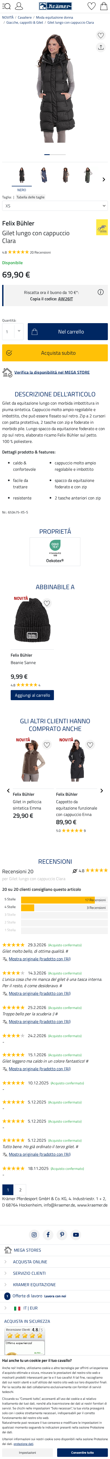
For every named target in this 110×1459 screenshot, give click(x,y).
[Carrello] (104, 5)
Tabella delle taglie (30, 197)
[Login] (19, 5)
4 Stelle (10, 906)
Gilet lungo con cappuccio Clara (71, 22)
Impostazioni (27, 1452)
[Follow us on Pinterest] (62, 1235)
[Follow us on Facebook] (48, 1235)
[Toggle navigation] (6, 6)
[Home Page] (55, 5)
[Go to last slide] (8, 790)
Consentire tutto (82, 1452)
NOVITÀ (8, 17)
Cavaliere (25, 17)
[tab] (47, 154)
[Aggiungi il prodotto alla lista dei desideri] (101, 35)
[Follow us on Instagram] (34, 1235)
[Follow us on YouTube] (75, 1235)
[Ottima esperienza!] (24, 1346)
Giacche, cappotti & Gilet (24, 22)
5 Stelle (10, 899)
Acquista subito (58, 353)
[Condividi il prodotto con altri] (101, 47)
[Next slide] (103, 179)
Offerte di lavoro (36, 1296)
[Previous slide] (6, 179)
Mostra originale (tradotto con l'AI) (39, 959)
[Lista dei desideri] (92, 5)
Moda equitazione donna (54, 17)
